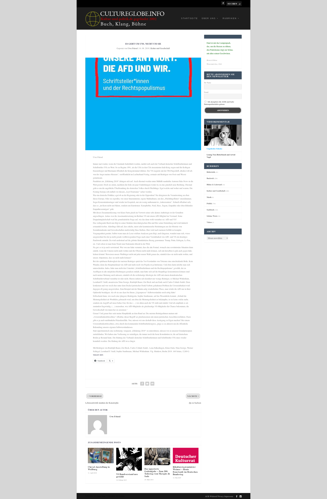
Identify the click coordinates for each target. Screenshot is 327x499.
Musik (209, 197)
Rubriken (230, 18)
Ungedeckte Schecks (214, 149)
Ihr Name (207, 82)
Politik (209, 203)
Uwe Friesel (133, 48)
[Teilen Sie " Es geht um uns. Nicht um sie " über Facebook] (142, 383)
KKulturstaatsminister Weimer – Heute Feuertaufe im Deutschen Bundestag (185, 470)
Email (206, 92)
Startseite (189, 18)
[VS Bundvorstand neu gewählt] (129, 459)
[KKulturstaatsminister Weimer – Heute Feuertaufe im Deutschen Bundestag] (186, 455)
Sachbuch (210, 209)
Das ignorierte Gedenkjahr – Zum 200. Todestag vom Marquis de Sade (157, 472)
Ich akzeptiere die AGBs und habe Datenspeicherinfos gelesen (219, 103)
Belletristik (211, 172)
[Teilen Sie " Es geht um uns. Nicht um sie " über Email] (147, 383)
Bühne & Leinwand (214, 184)
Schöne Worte (212, 216)
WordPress (121, 496)
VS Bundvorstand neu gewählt (127, 475)
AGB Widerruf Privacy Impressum (219, 496)
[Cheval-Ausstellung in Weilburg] (101, 455)
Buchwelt (210, 178)
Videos (209, 222)
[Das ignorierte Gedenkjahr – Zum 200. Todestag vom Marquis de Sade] (157, 456)
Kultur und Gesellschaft (160, 48)
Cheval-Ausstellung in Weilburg (99, 468)
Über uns (209, 18)
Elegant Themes (101, 496)
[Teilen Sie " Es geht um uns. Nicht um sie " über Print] (152, 383)
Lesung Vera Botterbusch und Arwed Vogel (221, 156)
